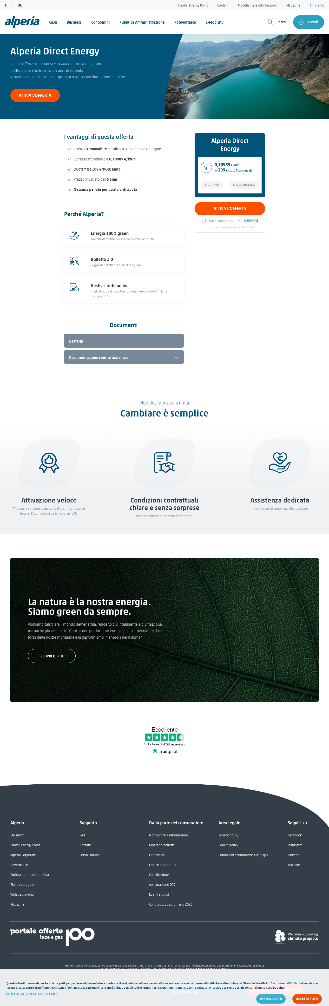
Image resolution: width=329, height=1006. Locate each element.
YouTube (294, 865)
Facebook (295, 835)
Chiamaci (251, 221)
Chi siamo (317, 5)
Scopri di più (51, 656)
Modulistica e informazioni (257, 5)
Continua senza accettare (32, 994)
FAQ (82, 835)
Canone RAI (157, 855)
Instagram (295, 845)
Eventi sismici (159, 895)
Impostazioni (271, 999)
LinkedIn (294, 855)
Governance (19, 865)
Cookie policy (228, 845)
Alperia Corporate (23, 855)
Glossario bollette (162, 845)
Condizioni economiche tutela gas (243, 855)
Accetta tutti (307, 999)
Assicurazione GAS (162, 885)
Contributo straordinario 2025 (171, 904)
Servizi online (90, 855)
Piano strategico (22, 885)
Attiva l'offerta (35, 95)
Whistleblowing (22, 895)
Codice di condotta (162, 865)
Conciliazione (159, 875)
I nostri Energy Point (193, 5)
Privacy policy (228, 835)
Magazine (293, 5)
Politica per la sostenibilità (29, 875)
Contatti (222, 5)
